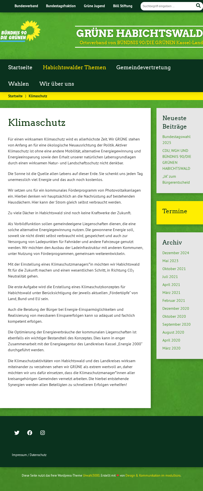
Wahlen (18, 84)
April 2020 (171, 340)
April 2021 (171, 284)
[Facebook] (30, 433)
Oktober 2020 (174, 316)
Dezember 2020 (175, 308)
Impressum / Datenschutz (29, 455)
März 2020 (171, 348)
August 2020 (173, 332)
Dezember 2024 (175, 252)
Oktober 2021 (174, 268)
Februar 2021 (173, 300)
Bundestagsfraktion (61, 5)
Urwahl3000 (91, 475)
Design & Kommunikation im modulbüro (153, 475)
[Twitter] (17, 433)
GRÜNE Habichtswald (139, 33)
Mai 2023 (170, 260)
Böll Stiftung (122, 5)
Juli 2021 (170, 276)
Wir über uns (56, 84)
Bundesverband (26, 5)
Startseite (20, 67)
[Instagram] (43, 433)
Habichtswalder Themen (74, 67)
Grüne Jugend (94, 5)
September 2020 (176, 324)
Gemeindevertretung (143, 67)
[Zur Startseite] (20, 40)
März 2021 (171, 292)
